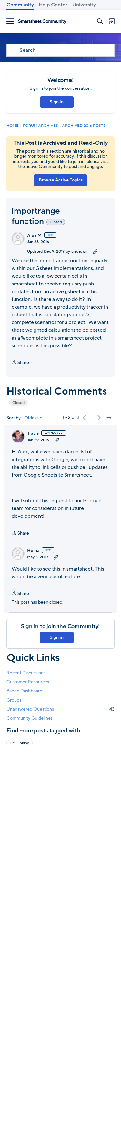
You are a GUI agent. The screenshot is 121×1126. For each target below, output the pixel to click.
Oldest (31, 418)
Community (20, 4)
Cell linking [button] (19, 743)
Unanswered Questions (60, 709)
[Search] (100, 21)
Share (20, 362)
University (84, 4)
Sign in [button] (57, 102)
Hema (33, 551)
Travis (33, 433)
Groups (13, 700)
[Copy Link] (95, 251)
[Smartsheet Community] (42, 21)
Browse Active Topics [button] (61, 180)
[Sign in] (111, 21)
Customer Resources (27, 682)
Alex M (34, 235)
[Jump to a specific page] (109, 418)
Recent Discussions (25, 673)
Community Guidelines (29, 718)
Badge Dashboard (24, 691)
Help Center (53, 4)
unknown (79, 251)
